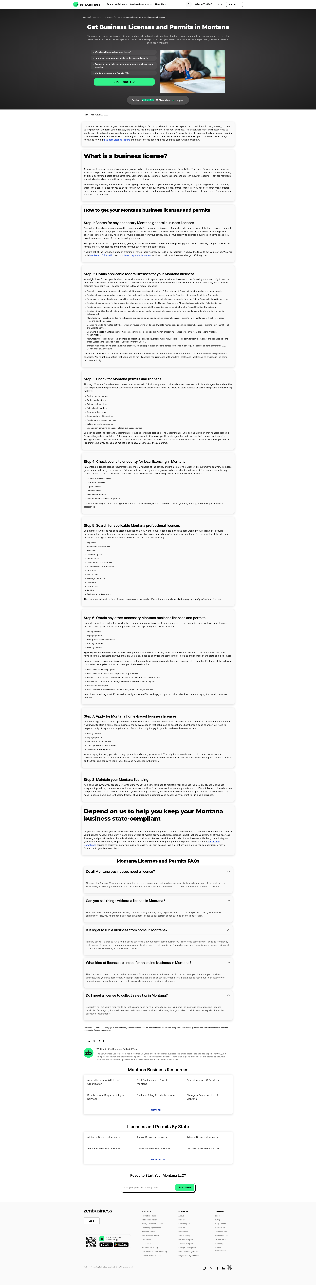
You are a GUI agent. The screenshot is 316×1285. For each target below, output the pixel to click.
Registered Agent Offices (189, 1256)
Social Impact (184, 1224)
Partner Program (185, 1240)
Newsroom (183, 1232)
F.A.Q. (217, 1220)
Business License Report (117, 140)
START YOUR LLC (124, 81)
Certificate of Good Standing (154, 1252)
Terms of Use (221, 1232)
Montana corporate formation (135, 255)
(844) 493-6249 (203, 4)
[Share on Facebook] (100, 1042)
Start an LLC (234, 4)
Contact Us (220, 1228)
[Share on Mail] (105, 1042)
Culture (181, 1228)
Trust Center (220, 1240)
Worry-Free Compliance (152, 1224)
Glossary (219, 1244)
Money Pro (146, 1240)
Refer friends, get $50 (188, 1252)
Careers (182, 1220)
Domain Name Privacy (151, 1256)
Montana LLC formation (101, 255)
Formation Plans (149, 1216)
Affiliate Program (185, 1244)
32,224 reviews (163, 100)
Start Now (185, 1187)
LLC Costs (146, 1244)
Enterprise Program (187, 1248)
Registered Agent (149, 1220)
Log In (219, 4)
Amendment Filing (150, 1248)
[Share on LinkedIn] (89, 1042)
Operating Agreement (151, 1228)
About (181, 1216)
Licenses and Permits (111, 17)
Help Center (220, 1224)
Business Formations (91, 17)
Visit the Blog (184, 1236)
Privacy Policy (221, 1236)
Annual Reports (148, 1232)
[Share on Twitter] (95, 1042)
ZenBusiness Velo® (150, 1236)
